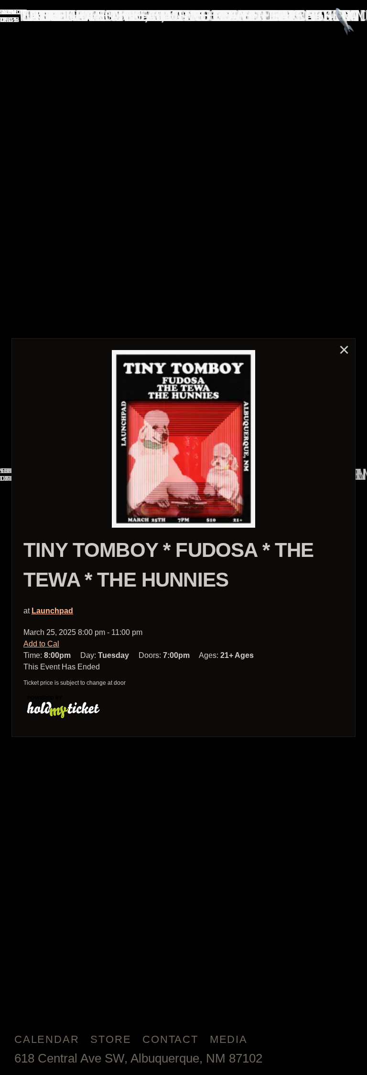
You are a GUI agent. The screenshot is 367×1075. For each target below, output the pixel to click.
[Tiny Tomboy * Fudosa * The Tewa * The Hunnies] (183, 439)
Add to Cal (41, 644)
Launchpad (52, 611)
